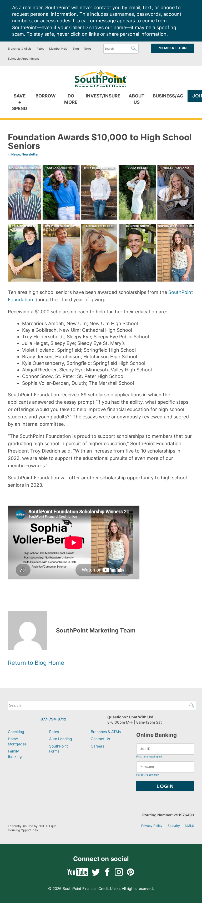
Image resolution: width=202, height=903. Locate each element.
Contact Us (100, 738)
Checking (16, 731)
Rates (40, 48)
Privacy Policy (152, 826)
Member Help (58, 48)
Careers (97, 746)
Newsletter (30, 154)
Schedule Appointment (23, 58)
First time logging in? (149, 756)
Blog (76, 48)
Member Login (173, 48)
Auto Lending (60, 738)
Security (174, 826)
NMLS (189, 826)
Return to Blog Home (36, 662)
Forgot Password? (147, 774)
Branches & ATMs (20, 48)
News (88, 48)
